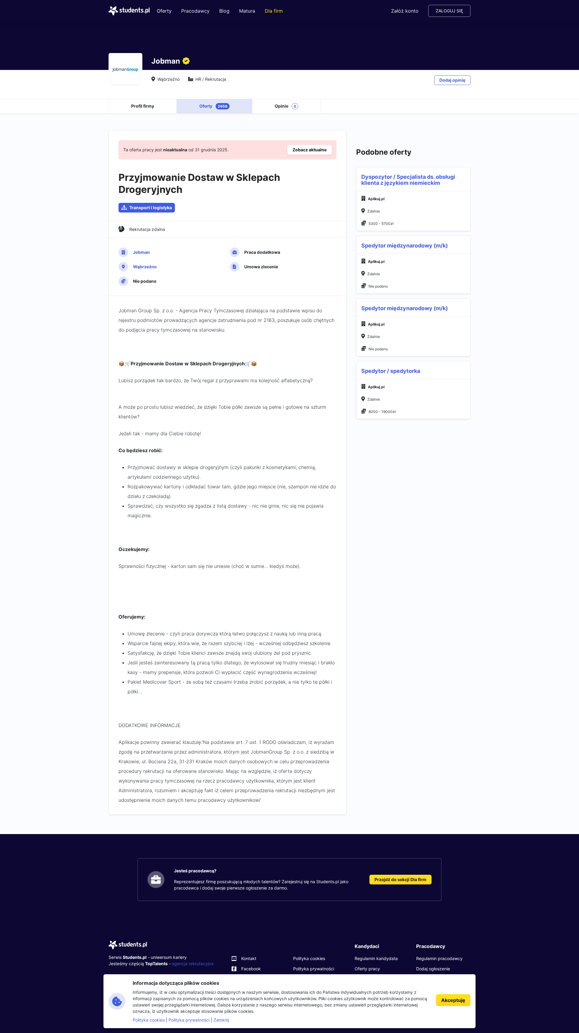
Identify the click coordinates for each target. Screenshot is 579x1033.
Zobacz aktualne (310, 149)
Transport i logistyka (150, 207)
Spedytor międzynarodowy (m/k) (404, 245)
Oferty (164, 11)
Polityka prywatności (313, 968)
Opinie (285, 106)
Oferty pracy (367, 968)
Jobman (141, 252)
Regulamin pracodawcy (439, 958)
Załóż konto (405, 11)
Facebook (251, 968)
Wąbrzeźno (145, 266)
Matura (247, 11)
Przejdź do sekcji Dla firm (400, 879)
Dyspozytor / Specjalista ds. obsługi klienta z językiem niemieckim (408, 180)
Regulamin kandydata (376, 958)
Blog (224, 11)
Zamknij (221, 1019)
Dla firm (274, 11)
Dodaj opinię (452, 80)
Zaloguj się (449, 10)
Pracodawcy (195, 11)
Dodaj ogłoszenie (433, 968)
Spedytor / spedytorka (390, 371)
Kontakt (248, 958)
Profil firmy (142, 106)
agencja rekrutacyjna (193, 963)
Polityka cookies (309, 958)
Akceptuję (453, 1000)
